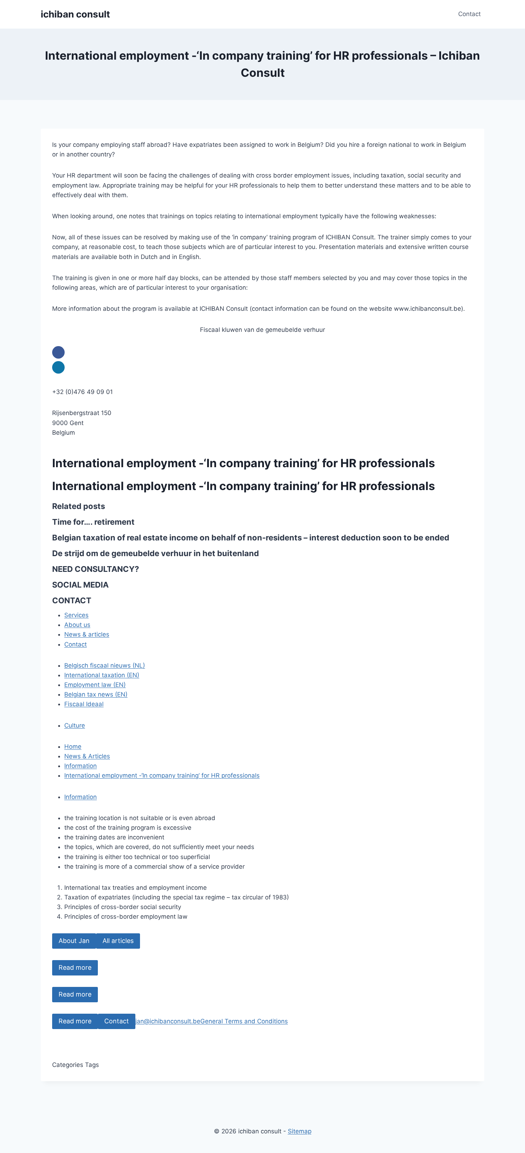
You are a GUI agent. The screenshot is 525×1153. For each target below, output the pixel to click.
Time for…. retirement (93, 521)
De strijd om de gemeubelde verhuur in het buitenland (155, 553)
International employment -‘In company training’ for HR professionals (162, 775)
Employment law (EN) (95, 684)
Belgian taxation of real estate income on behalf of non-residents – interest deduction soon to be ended (250, 537)
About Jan (74, 940)
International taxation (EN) (101, 675)
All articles (118, 940)
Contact (469, 14)
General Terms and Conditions (244, 1021)
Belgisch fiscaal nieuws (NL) (104, 665)
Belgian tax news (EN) (96, 694)
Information (80, 765)
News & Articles (87, 756)
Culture (74, 725)
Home (72, 746)
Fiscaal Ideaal (84, 704)
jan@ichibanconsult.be (167, 1021)
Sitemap (299, 1131)
